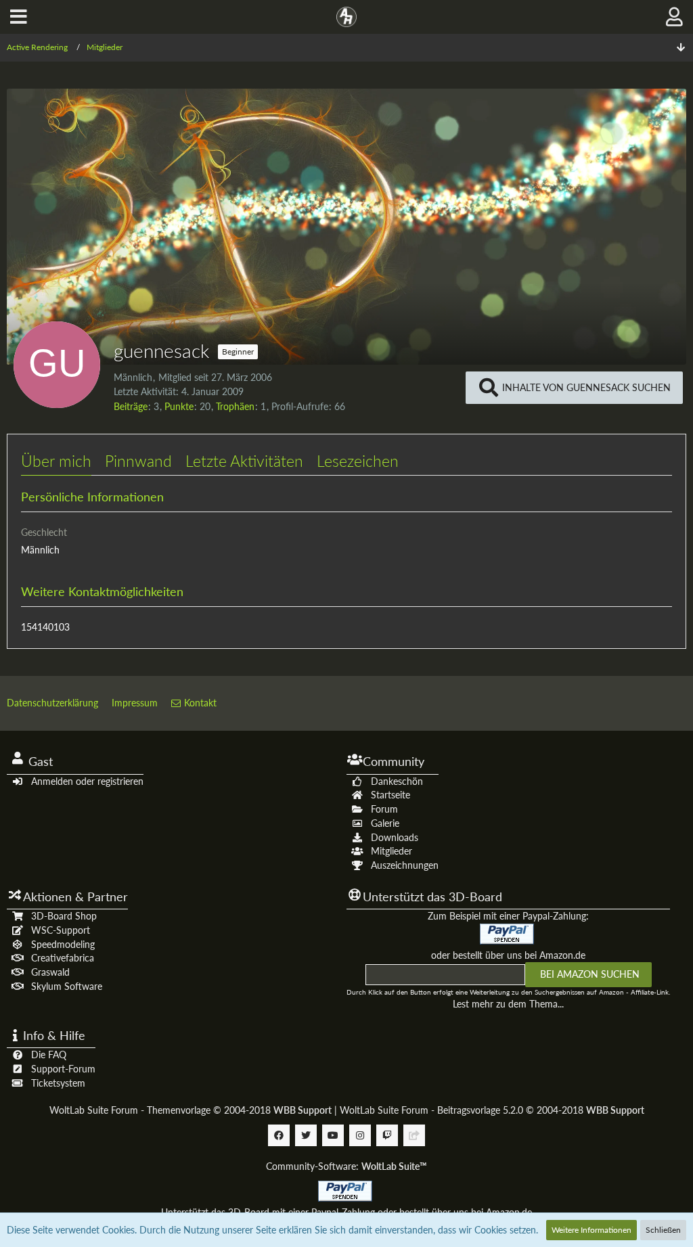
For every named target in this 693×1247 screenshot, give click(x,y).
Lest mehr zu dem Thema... (508, 1004)
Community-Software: (346, 1166)
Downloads (394, 837)
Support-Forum (63, 1068)
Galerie (385, 823)
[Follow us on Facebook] (279, 1135)
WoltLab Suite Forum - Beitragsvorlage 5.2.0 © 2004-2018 (492, 1110)
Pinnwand (138, 460)
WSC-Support (60, 930)
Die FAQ (48, 1054)
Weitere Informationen (591, 1230)
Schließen (663, 1230)
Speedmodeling (63, 944)
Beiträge (131, 406)
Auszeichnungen (405, 865)
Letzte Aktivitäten (244, 460)
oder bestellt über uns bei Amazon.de (508, 955)
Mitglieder (391, 851)
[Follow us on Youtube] (333, 1135)
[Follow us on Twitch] (387, 1135)
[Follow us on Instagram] (360, 1135)
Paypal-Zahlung (343, 1212)
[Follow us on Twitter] (306, 1135)
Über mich (56, 460)
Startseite (390, 794)
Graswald (50, 972)
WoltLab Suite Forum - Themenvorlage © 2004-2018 (190, 1110)
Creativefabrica (62, 957)
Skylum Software (66, 986)
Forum (384, 809)
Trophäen (235, 406)
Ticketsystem (58, 1083)
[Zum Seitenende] (680, 48)
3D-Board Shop (64, 916)
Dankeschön (397, 781)
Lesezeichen (358, 460)
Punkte (179, 406)
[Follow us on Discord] (414, 1135)
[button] (18, 17)
